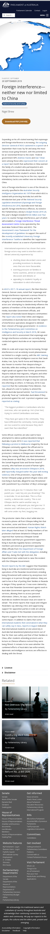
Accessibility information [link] (11, 928)
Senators (5, 804)
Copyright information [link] (31, 928)
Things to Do (32, 868)
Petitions (30, 852)
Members (5, 832)
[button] (44, 15)
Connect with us (33, 854)
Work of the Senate (9, 799)
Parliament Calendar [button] (24, 10)
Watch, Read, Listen (34, 799)
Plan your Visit (32, 874)
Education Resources (35, 804)
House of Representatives (12, 819)
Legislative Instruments (36, 829)
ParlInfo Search (9, 852)
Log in (45, 10)
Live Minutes (7, 829)
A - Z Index (7, 860)
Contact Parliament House (37, 857)
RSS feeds (7, 865)
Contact (37, 10)
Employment (7, 857)
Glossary (6, 862)
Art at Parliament (33, 871)
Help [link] (25, 930)
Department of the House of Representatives (10, 884)
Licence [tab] (8, 667)
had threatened (38, 392)
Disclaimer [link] (6, 930)
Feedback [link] (16, 930)
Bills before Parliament (35, 819)
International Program (35, 810)
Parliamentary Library (35, 807)
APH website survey (10, 854)
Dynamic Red (7, 802)
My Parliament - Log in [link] (11, 847)
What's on (31, 866)
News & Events (32, 797)
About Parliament (33, 802)
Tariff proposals (33, 826)
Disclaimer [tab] (10, 672)
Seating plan (6, 807)
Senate (4, 797)
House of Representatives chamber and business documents (12, 824)
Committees (31, 838)
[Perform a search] (4, 15)
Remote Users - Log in (11, 849)
